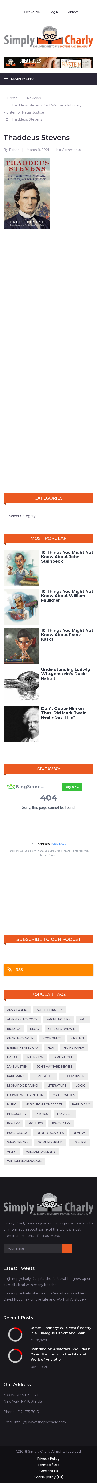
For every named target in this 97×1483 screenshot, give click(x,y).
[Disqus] (48, 301)
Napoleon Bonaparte (44, 1104)
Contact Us (48, 1471)
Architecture (58, 1019)
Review (79, 1133)
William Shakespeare (24, 1161)
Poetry (13, 1123)
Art (83, 1019)
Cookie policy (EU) (49, 1477)
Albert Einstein (50, 1010)
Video (12, 1151)
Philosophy (16, 1114)
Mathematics (64, 1095)
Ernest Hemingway (22, 1047)
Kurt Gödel (43, 1076)
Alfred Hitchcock (22, 1019)
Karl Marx (15, 1076)
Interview (35, 1057)
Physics (42, 1114)
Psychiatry (61, 1123)
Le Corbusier (74, 1076)
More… (55, 1235)
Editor (14, 150)
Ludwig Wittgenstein (25, 1095)
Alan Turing (17, 1010)
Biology (14, 1028)
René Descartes (50, 1133)
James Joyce (63, 1057)
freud (12, 1057)
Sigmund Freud (50, 1142)
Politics (36, 1123)
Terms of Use (49, 1464)
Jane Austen (17, 1066)
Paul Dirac (81, 1104)
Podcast (64, 1114)
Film (51, 1047)
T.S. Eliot (79, 1142)
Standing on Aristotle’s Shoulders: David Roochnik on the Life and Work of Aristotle (60, 1354)
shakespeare (17, 1142)
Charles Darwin (61, 1028)
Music (11, 1104)
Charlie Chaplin (20, 1038)
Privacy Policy (48, 1458)
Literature (57, 1085)
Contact (72, 12)
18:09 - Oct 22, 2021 (28, 12)
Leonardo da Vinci (22, 1085)
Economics (52, 1038)
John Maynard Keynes (54, 1066)
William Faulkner (40, 1151)
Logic (80, 1085)
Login (53, 12)
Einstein (77, 1038)
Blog (34, 1028)
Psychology (17, 1133)
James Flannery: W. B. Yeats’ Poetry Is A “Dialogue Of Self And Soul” (61, 1330)
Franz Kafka (74, 1047)
